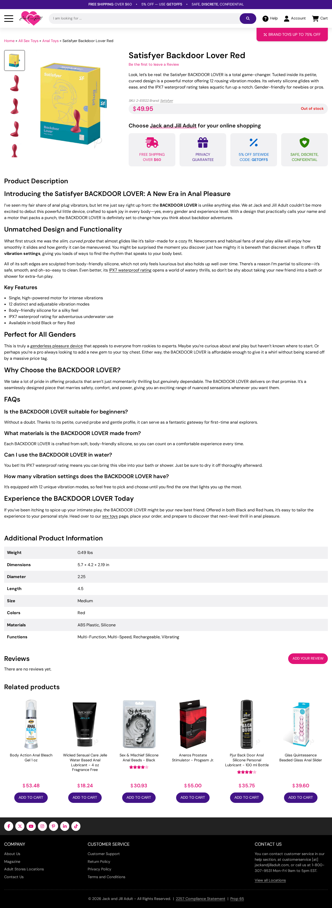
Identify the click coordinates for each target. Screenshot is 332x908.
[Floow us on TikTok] (75, 826)
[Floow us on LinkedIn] (64, 826)
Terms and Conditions (106, 877)
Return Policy (99, 861)
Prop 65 (237, 898)
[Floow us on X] (19, 826)
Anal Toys (50, 40)
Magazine (12, 861)
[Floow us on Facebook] (8, 826)
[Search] (248, 18)
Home (9, 40)
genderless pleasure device (56, 346)
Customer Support (104, 853)
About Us (12, 853)
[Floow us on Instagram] (42, 826)
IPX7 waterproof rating (130, 270)
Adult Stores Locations (24, 869)
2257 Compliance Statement (200, 898)
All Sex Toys (28, 40)
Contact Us (14, 877)
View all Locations (270, 880)
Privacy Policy (99, 869)
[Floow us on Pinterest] (53, 826)
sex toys (110, 516)
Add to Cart (31, 797)
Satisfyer (166, 100)
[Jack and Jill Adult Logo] (31, 18)
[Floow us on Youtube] (31, 826)
